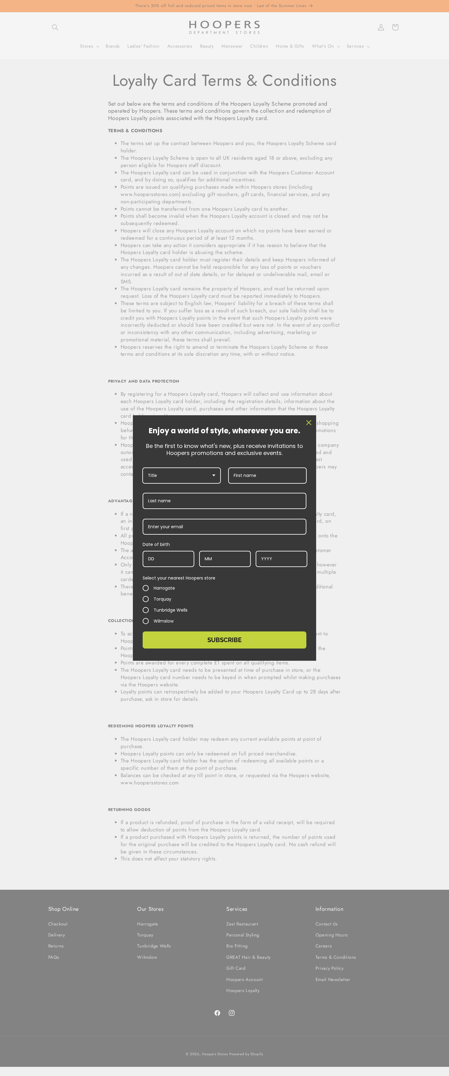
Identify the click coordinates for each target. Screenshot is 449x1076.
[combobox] (181, 475)
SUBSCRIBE (224, 640)
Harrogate (164, 588)
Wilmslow (163, 621)
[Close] (308, 422)
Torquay (162, 599)
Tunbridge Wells (171, 610)
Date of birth (156, 544)
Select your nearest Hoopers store (179, 578)
